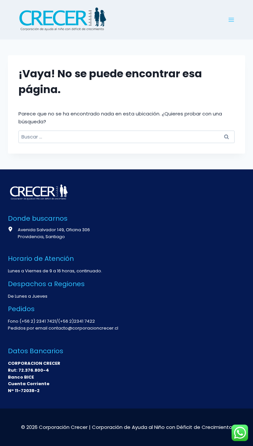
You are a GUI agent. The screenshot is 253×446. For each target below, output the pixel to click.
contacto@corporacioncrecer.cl (83, 328)
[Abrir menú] (231, 19)
